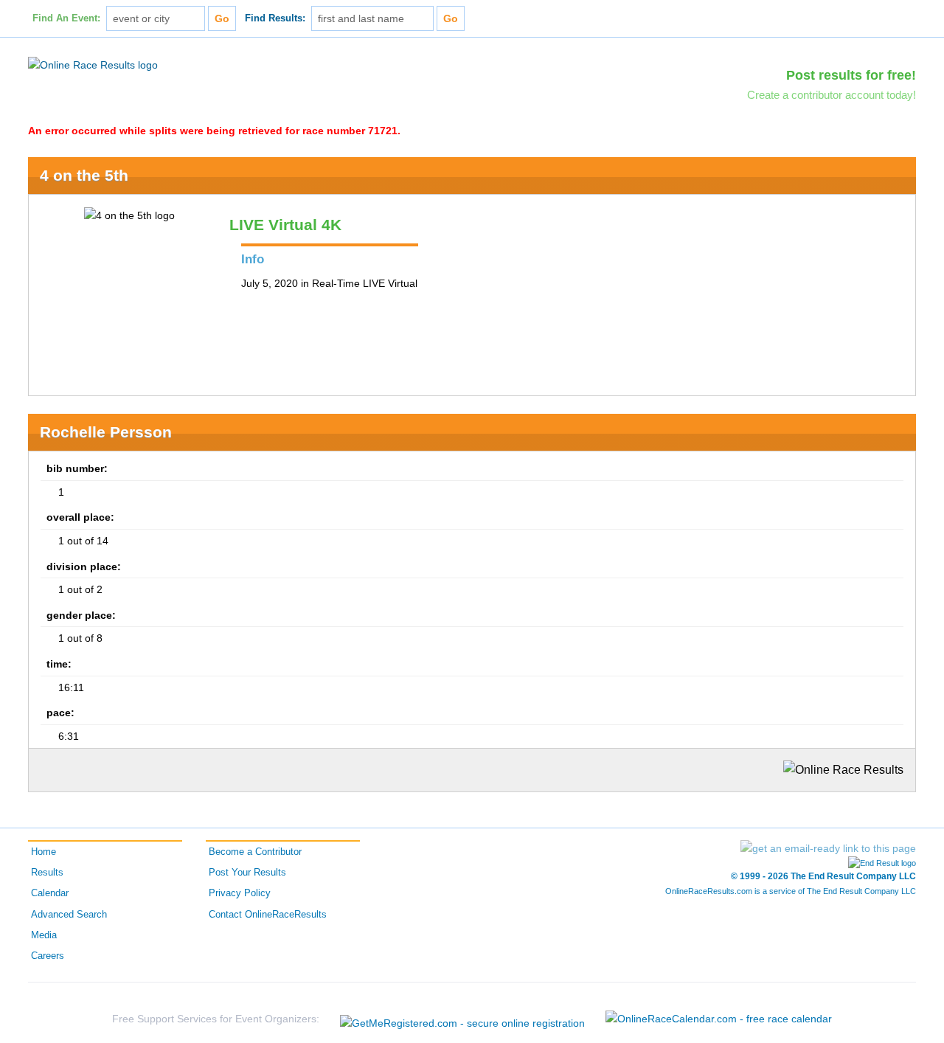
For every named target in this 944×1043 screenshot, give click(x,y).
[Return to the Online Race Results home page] (93, 64)
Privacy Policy (240, 893)
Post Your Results (247, 872)
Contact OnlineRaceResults (268, 914)
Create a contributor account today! (831, 95)
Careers (47, 956)
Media (44, 935)
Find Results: (275, 18)
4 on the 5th (84, 175)
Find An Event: (66, 18)
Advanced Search (69, 914)
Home (43, 852)
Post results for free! (851, 75)
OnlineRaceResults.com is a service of (790, 891)
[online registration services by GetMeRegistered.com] (462, 1019)
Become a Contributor (255, 852)
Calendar (50, 893)
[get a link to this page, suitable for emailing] (828, 848)
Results (47, 872)
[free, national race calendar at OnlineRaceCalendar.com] (718, 1019)
